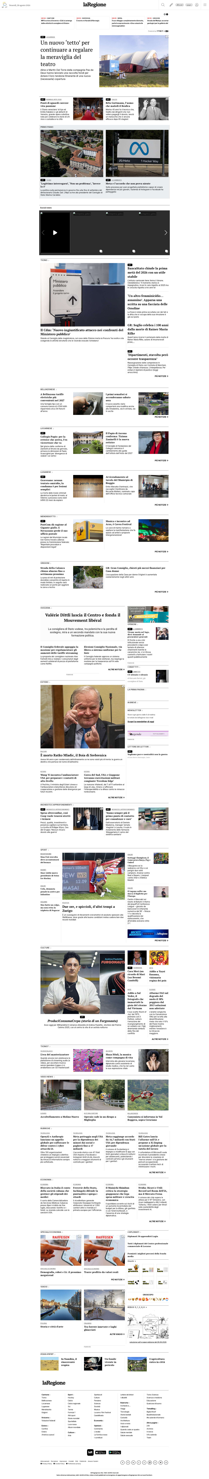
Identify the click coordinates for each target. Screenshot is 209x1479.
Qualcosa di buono (154, 1404)
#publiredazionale (153, 1415)
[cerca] (163, 5)
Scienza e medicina (154, 1398)
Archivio (150, 1429)
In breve (150, 1432)
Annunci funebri (93, 1461)
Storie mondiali (73, 1418)
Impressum (63, 1461)
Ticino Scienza (152, 1395)
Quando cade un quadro (129, 1430)
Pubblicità (83, 1461)
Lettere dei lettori (126, 1395)
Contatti (71, 1461)
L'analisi (97, 1432)
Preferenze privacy (74, 1464)
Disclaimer (54, 1461)
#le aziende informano (155, 1418)
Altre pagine (152, 1423)
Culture (71, 1432)
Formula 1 (71, 1412)
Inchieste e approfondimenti (126, 1406)
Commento (98, 1429)
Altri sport (71, 1415)
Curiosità (123, 1418)
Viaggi (122, 1409)
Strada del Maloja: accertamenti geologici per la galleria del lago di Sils (162, 20)
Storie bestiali (125, 1415)
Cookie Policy (59, 1464)
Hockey (71, 1398)
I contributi (98, 1438)
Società (97, 1406)
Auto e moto (125, 1424)
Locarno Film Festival (102, 1412)
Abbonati (180, 5)
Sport (70, 1395)
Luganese (45, 1406)
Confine (45, 1429)
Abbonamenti (44, 1461)
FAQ (76, 1461)
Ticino (44, 1398)
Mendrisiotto (46, 1410)
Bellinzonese (47, 1401)
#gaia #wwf (151, 1412)
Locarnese (46, 1404)
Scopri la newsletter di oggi (141, 721)
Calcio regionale (74, 1404)
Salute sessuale (126, 1435)
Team (149, 1438)
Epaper (189, 5)
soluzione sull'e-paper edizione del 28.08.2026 (148, 1342)
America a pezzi (48, 1435)
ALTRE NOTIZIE (115, 669)
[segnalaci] (171, 5)
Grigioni (44, 1412)
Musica (97, 1410)
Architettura (125, 1421)
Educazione (151, 1401)
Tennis (70, 1410)
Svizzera (46, 1418)
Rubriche (124, 1403)
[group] (57, 22)
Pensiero (97, 1401)
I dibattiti (123, 1398)
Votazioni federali (48, 1421)
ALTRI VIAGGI (116, 1334)
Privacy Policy (47, 1464)
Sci (69, 1406)
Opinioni (98, 1426)
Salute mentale (126, 1432)
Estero (45, 1426)
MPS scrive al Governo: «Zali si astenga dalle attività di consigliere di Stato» (56, 20)
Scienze (97, 1404)
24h (148, 1426)
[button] (165, 232)
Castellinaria (98, 1415)
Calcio (70, 1401)
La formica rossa (100, 1435)
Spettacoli (98, 1395)
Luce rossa (72, 1424)
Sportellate (72, 1421)
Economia (98, 1421)
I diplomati (124, 1427)
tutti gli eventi (158, 734)
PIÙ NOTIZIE (161, 376)
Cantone (46, 1395)
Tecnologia (124, 1412)
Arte (69, 1435)
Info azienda (152, 1435)
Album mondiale (74, 1427)
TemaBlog (151, 1409)
